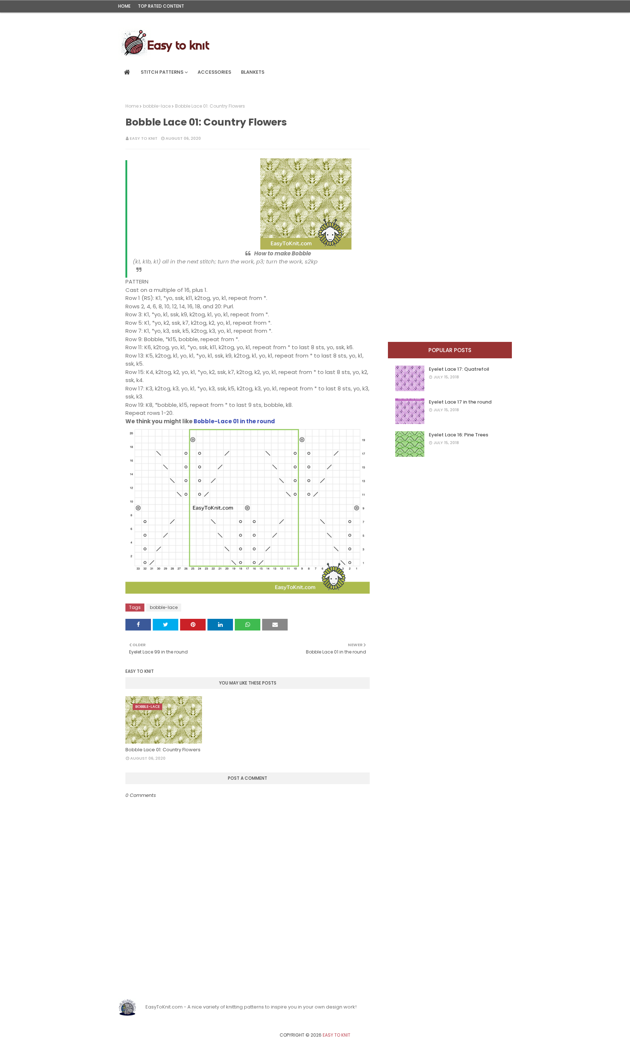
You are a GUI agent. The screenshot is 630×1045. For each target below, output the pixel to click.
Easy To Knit (144, 138)
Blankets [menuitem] (252, 72)
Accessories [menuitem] (214, 72)
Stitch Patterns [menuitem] (162, 72)
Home (124, 6)
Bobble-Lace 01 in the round (234, 421)
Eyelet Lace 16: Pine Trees (458, 434)
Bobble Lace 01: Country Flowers (163, 749)
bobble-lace (157, 106)
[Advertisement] (189, 204)
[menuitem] (127, 72)
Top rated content (161, 6)
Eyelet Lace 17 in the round (460, 401)
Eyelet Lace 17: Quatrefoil (459, 369)
